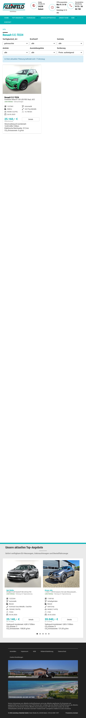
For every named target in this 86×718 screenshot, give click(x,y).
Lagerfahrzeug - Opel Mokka (23, 595)
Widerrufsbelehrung (47, 651)
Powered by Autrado (72, 713)
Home (6, 18)
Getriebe (60, 39)
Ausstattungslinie (37, 48)
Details (30, 119)
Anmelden (13, 651)
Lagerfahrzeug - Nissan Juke (61, 595)
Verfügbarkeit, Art (10, 39)
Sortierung (61, 48)
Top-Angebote (17, 18)
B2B (72, 18)
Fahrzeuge (31, 18)
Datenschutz (62, 651)
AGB (34, 651)
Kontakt (7, 22)
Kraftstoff (34, 39)
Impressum (24, 651)
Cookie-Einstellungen (16, 657)
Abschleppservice (48, 18)
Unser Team (63, 18)
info (4, 29)
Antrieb (6, 48)
